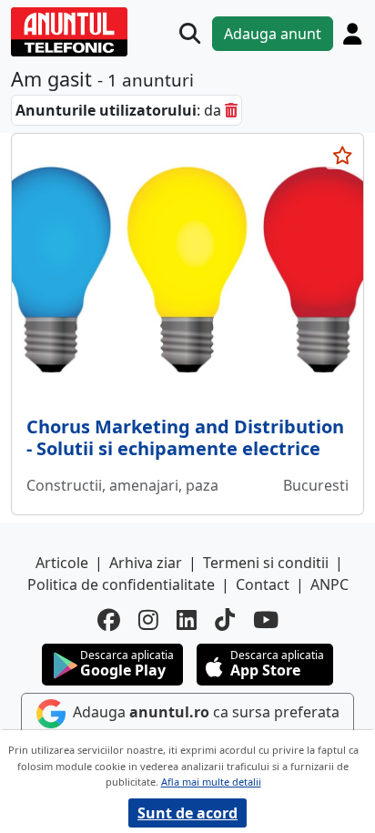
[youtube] (266, 619)
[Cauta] (189, 33)
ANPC (329, 584)
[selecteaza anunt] (342, 155)
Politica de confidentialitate (121, 584)
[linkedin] (187, 619)
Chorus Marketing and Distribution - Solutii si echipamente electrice (185, 437)
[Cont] (352, 33)
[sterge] (231, 110)
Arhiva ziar (145, 563)
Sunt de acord (187, 813)
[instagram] (148, 619)
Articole (61, 563)
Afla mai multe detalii (211, 781)
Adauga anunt (272, 34)
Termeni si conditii (266, 563)
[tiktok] (225, 619)
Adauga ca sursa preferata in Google (204, 725)
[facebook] (108, 619)
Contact (262, 584)
